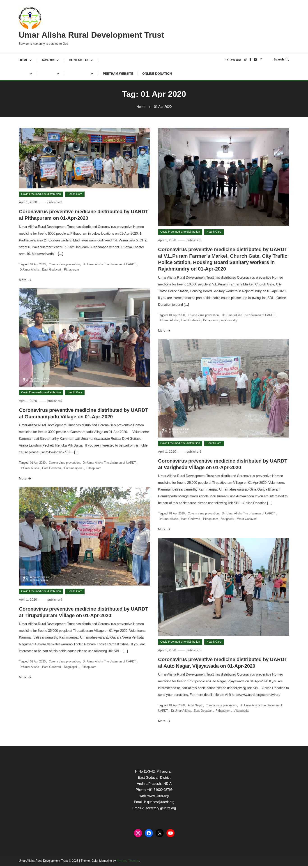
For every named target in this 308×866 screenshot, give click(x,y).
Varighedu (227, 519)
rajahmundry (229, 320)
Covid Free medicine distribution (41, 194)
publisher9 (54, 202)
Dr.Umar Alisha (29, 269)
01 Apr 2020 (38, 264)
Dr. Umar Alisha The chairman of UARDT (109, 264)
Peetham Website (118, 73)
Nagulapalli (71, 667)
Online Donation (157, 73)
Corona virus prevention (64, 264)
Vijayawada (241, 710)
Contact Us (79, 60)
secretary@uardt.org (160, 808)
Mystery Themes (128, 860)
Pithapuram (71, 269)
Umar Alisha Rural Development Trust (91, 34)
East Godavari (51, 269)
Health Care (74, 194)
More (23, 280)
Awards (48, 60)
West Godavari (247, 519)
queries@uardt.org (160, 802)
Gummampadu (73, 468)
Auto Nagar (195, 705)
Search (279, 59)
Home (23, 60)
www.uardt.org (158, 796)
